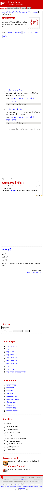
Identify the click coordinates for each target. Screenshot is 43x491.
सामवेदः (23, 12)
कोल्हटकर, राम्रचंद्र (12, 411)
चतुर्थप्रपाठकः (35, 12)
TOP (39, 195)
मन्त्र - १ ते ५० (11, 369)
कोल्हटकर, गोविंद (11, 408)
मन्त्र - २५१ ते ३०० (12, 355)
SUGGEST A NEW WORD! (34, 272)
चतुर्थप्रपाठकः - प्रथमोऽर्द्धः (15, 90)
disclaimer (31, 477)
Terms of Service (22, 479)
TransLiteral (18, 484)
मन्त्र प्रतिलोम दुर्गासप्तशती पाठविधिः (16, 372)
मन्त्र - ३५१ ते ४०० (12, 349)
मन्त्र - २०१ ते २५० (12, 358)
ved (24, 32)
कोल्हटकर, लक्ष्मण (11, 405)
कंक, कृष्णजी (10, 394)
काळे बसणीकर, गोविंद (12, 396)
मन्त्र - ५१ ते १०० (11, 366)
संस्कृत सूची (5, 12)
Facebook (13, 190)
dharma (10, 32)
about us (38, 477)
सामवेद (5, 36)
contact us (23, 477)
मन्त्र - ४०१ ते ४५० (12, 346)
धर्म (28, 32)
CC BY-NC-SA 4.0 (38, 486)
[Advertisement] (21, 61)
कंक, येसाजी (10, 391)
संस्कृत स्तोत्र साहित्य (13, 12)
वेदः (20, 12)
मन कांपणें (6, 250)
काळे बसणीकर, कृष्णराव (13, 399)
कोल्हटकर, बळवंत (11, 402)
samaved (18, 32)
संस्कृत (36, 32)
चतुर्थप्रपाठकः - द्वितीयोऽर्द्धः (15, 109)
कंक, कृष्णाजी (10, 388)
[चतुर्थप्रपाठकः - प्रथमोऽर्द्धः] (10, 14)
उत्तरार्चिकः (28, 12)
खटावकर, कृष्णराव (11, 385)
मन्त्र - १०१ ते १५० (12, 363)
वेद (32, 32)
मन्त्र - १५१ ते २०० (12, 360)
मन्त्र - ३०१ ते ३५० (12, 352)
